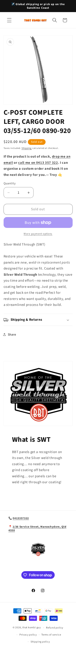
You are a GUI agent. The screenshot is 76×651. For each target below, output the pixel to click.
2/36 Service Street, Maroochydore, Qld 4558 (37, 528)
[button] (9, 20)
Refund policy (54, 628)
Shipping (27, 148)
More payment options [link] (38, 234)
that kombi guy (31, 628)
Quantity (10, 183)
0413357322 (21, 518)
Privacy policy (28, 635)
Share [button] (12, 334)
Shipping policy (40, 642)
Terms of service (51, 635)
